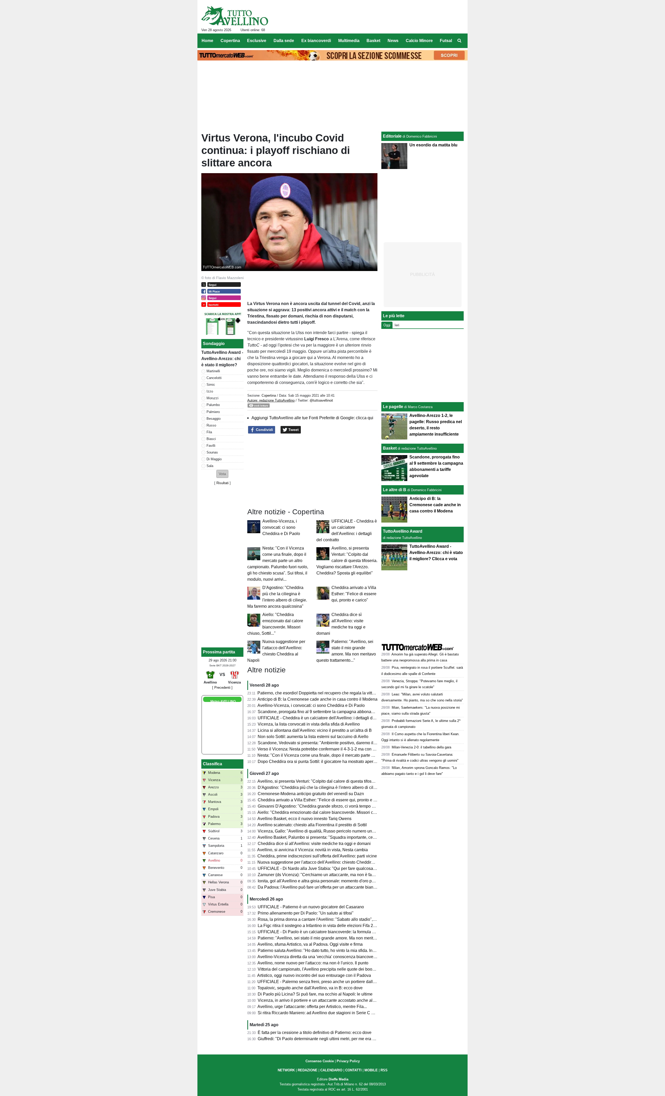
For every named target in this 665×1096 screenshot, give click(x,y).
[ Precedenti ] (222, 687)
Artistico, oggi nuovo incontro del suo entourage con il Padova (314, 975)
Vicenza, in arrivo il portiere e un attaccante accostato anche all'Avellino (323, 1000)
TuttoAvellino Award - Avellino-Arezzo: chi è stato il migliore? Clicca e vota (436, 552)
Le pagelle (393, 406)
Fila (209, 432)
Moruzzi (212, 398)
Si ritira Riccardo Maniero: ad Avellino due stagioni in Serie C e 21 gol (322, 1013)
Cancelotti (214, 378)
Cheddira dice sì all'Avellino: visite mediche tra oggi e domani (314, 843)
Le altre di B (394, 490)
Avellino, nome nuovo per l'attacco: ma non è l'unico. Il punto (312, 963)
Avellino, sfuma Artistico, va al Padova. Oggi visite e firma (310, 944)
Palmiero (213, 412)
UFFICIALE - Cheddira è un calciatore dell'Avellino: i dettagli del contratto (325, 718)
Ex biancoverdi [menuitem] (316, 40)
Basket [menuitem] (373, 40)
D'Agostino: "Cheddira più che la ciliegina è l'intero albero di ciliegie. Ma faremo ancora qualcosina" (349, 787)
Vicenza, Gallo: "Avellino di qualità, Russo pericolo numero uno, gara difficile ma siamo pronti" (344, 831)
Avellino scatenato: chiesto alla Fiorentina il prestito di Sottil (312, 825)
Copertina (269, 395)
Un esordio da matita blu (433, 145)
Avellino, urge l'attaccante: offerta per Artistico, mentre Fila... (312, 1006)
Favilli (211, 446)
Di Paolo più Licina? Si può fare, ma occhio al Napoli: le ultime (315, 994)
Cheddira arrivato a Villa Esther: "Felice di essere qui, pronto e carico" (353, 593)
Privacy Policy (348, 1061)
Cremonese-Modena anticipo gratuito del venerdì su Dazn (311, 793)
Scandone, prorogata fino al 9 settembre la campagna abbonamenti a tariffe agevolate (336, 711)
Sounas (212, 452)
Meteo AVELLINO (223, 701)
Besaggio (214, 419)
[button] (222, 474)
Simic (211, 385)
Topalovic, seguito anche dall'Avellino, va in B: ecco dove (310, 988)
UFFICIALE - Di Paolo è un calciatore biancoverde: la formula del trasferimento (330, 932)
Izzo (210, 391)
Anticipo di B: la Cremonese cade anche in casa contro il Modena (317, 699)
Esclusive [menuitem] (256, 40)
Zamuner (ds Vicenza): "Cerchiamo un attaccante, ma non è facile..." (320, 874)
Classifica (212, 764)
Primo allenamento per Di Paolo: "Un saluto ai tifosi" (306, 913)
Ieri (397, 325)
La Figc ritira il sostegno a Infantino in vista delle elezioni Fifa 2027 (319, 925)
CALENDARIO (331, 1070)
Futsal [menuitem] (446, 40)
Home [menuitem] (207, 40)
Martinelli (213, 371)
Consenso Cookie (319, 1061)
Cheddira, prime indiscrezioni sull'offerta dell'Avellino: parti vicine (317, 856)
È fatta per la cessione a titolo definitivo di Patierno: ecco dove (314, 1032)
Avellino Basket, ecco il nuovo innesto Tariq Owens (304, 818)
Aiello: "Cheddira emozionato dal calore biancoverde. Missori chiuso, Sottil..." (328, 812)
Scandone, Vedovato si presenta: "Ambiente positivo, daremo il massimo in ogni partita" (338, 743)
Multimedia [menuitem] (349, 40)
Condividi (264, 430)
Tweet (293, 430)
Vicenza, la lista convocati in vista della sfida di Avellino (309, 724)
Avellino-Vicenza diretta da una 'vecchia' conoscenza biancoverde (318, 957)
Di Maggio (214, 459)
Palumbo (213, 405)
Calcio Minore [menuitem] (419, 40)
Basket (390, 448)
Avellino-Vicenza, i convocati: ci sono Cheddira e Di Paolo (281, 527)
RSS (384, 1070)
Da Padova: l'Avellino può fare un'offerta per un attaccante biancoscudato (325, 887)
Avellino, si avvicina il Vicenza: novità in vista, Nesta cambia (312, 850)
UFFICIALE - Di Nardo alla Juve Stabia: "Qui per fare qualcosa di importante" (329, 868)
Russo (211, 425)
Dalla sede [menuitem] (284, 40)
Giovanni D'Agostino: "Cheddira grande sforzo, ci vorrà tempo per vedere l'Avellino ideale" (340, 806)
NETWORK (286, 1070)
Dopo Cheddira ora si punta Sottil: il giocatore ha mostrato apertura (319, 761)
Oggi (386, 325)
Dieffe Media (338, 1079)
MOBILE (371, 1070)
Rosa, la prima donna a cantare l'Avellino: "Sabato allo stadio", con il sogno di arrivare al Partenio (347, 919)
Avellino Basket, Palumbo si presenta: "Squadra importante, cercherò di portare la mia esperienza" (347, 837)
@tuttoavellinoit (321, 400)
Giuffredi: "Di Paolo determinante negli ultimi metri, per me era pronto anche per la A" (335, 1039)
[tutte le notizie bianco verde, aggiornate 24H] (234, 16)
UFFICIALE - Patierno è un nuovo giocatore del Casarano (311, 907)
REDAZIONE (307, 1070)
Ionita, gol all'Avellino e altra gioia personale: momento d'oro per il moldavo (326, 881)
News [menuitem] (393, 40)
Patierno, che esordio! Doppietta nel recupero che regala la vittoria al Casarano (330, 693)
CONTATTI (353, 1070)
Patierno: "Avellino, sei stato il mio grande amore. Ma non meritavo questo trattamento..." (339, 938)
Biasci (211, 439)
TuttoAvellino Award (402, 531)
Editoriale (392, 136)
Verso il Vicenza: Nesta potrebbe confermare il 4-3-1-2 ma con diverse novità (327, 749)
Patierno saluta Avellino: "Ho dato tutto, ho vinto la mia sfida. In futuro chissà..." (330, 950)
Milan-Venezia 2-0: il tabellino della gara (421, 747)
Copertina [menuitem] (230, 40)
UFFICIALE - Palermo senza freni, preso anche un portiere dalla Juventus (325, 981)
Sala (210, 466)
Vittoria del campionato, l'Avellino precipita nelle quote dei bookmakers (323, 969)
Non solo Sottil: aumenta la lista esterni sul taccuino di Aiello (313, 736)
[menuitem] (459, 41)
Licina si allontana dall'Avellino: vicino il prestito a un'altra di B (315, 730)
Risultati (222, 483)
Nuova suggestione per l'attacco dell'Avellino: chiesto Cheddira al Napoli (324, 862)
